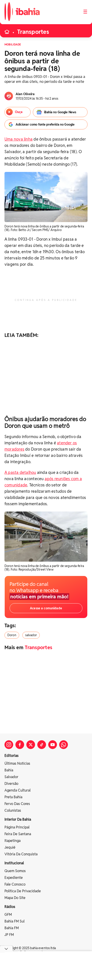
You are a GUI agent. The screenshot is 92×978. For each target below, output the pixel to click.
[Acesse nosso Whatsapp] (63, 744)
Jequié (9, 847)
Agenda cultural (17, 790)
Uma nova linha (18, 139)
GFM (8, 914)
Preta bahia (13, 797)
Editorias (11, 755)
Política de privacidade (22, 891)
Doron (11, 635)
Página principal (16, 827)
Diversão (11, 783)
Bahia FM (11, 928)
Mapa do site (14, 897)
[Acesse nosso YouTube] (52, 744)
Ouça (19, 112)
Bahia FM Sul (14, 921)
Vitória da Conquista (21, 854)
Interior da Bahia (17, 819)
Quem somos (15, 871)
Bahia (8, 770)
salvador (31, 635)
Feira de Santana (17, 834)
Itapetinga (12, 840)
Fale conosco (14, 884)
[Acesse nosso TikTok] (41, 744)
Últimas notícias (17, 763)
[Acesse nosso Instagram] (8, 744)
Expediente (13, 877)
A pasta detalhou (20, 472)
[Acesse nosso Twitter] (30, 744)
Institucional (14, 863)
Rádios (9, 906)
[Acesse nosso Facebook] (19, 744)
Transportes (33, 31)
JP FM (9, 934)
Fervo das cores (17, 803)
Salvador (11, 777)
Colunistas (12, 810)
